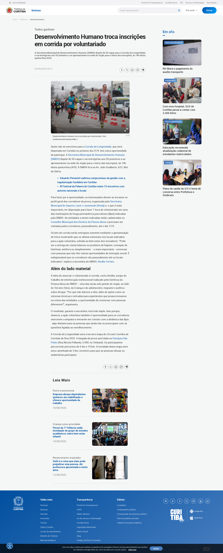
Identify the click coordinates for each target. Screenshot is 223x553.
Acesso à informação (194, 2)
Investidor (44, 518)
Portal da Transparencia (87, 505)
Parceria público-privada (128, 518)
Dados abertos (83, 514)
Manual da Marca (48, 540)
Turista (43, 522)
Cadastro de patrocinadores (129, 522)
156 (181, 2)
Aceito (156, 548)
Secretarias (212, 2)
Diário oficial (82, 531)
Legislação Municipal (86, 527)
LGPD (79, 509)
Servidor (44, 514)
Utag (79, 536)
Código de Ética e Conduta (89, 540)
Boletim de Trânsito (49, 536)
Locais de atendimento (50, 531)
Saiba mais (132, 549)
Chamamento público (126, 509)
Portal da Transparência (152, 2)
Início (15, 19)
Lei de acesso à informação (89, 518)
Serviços (44, 505)
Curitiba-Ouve (171, 2)
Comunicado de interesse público (132, 514)
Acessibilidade (19, 2)
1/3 (128, 135)
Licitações (121, 505)
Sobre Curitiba (46, 527)
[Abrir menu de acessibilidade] (9, 546)
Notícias (23, 19)
